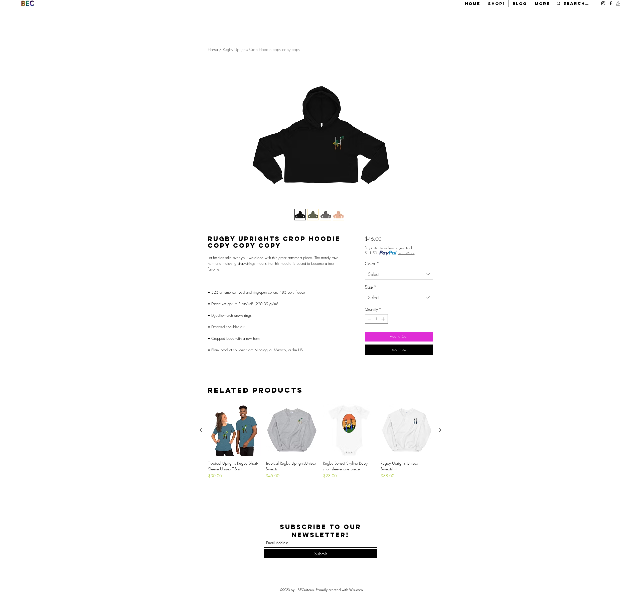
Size (371, 287)
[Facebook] (610, 3)
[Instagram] (603, 3)
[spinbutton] (376, 319)
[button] (618, 3)
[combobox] (399, 274)
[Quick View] (234, 430)
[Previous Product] (201, 430)
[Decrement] (369, 319)
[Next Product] (440, 430)
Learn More (406, 252)
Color (372, 264)
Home (213, 49)
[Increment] (383, 319)
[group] (320, 446)
